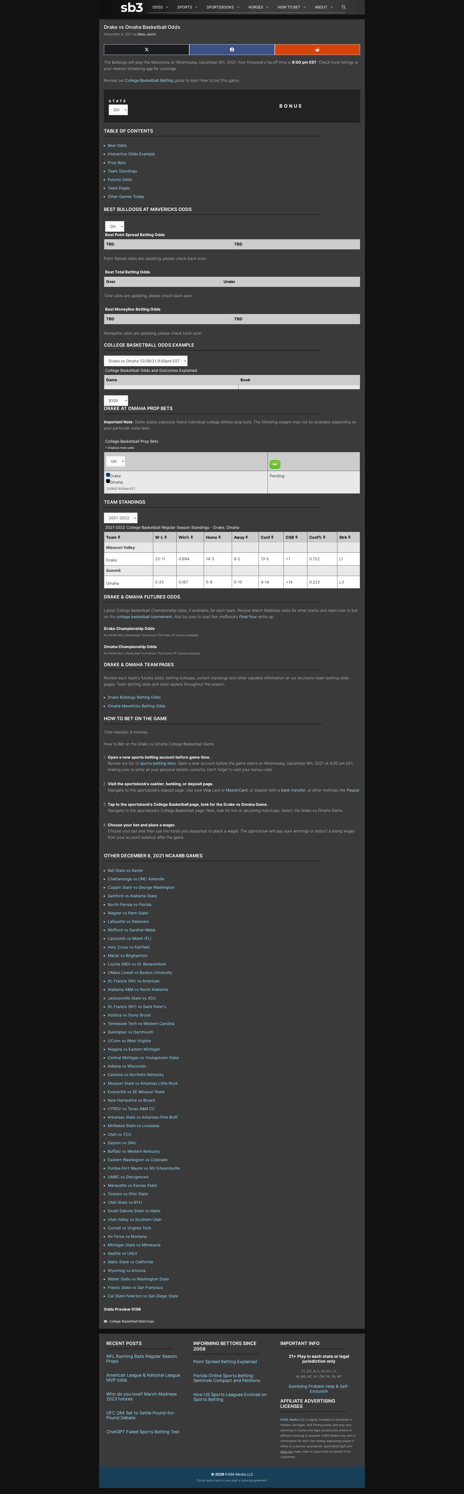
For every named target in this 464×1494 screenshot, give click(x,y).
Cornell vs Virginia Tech (129, 1227)
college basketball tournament (144, 616)
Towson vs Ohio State (128, 1193)
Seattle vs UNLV (123, 1253)
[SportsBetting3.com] (133, 7)
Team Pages (119, 188)
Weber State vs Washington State (138, 1279)
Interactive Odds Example (131, 153)
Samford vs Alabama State (132, 895)
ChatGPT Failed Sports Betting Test (143, 1431)
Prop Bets (117, 162)
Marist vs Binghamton (127, 955)
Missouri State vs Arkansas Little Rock (143, 1083)
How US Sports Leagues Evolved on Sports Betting (230, 1397)
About (321, 7)
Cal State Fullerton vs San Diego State (143, 1295)
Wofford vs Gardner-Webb (132, 929)
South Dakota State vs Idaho (134, 1210)
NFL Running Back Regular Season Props (141, 1359)
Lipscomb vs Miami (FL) (130, 938)
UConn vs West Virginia (129, 1040)
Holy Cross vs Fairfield (129, 947)
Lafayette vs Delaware (128, 921)
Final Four (248, 616)
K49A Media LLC (292, 1419)
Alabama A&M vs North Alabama (138, 989)
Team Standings (122, 171)
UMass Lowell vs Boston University (140, 972)
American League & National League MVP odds (143, 1377)
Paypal (353, 790)
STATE (118, 101)
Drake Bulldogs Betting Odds (134, 697)
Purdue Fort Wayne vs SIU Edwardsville (144, 1168)
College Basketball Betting (149, 80)
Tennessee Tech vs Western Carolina (141, 1023)
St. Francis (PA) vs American (134, 981)
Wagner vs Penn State (128, 913)
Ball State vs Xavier (125, 870)
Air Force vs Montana (127, 1236)
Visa (207, 790)
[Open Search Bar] (341, 7)
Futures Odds (120, 179)
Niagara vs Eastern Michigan (134, 1049)
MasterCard (236, 790)
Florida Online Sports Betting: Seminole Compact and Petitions (226, 1378)
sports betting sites (158, 763)
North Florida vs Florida (129, 904)
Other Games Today (126, 196)
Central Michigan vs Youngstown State (143, 1057)
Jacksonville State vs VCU (132, 998)
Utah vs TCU (119, 1134)
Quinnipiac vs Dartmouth (130, 1032)
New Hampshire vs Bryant (131, 1100)
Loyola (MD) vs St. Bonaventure (137, 964)
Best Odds (117, 145)
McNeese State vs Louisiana (133, 1125)
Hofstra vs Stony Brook (129, 1015)
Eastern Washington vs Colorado (138, 1159)
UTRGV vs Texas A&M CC (131, 1108)
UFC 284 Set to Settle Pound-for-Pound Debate (140, 1415)
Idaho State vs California (130, 1261)
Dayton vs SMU (122, 1142)
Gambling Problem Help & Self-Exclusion (319, 1389)
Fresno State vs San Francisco (135, 1287)
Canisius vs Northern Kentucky (136, 1074)
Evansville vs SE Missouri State (136, 1091)
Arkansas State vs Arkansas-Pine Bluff (143, 1117)
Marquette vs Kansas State (132, 1185)
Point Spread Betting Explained (225, 1361)
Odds (157, 7)
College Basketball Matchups (131, 1321)
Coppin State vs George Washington (141, 887)
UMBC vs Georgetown (128, 1176)
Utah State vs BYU (125, 1202)
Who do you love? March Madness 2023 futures (141, 1396)
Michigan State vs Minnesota (134, 1244)
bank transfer (293, 790)
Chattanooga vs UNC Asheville (136, 878)
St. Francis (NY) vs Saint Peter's (137, 1006)
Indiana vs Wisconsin (127, 1066)
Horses (255, 7)
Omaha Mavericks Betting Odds (137, 705)
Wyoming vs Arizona (126, 1270)
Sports (184, 7)
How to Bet (289, 7)
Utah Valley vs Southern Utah (134, 1219)
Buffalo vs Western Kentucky (134, 1151)
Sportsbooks (220, 7)
